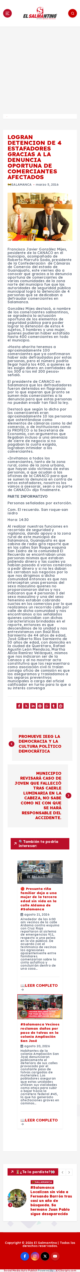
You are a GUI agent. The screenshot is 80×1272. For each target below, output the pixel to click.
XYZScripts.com (66, 1270)
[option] (40, 1198)
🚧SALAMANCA (20, 185)
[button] (62, 1172)
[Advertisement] (40, 68)
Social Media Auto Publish (20, 1270)
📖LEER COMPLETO (39, 985)
